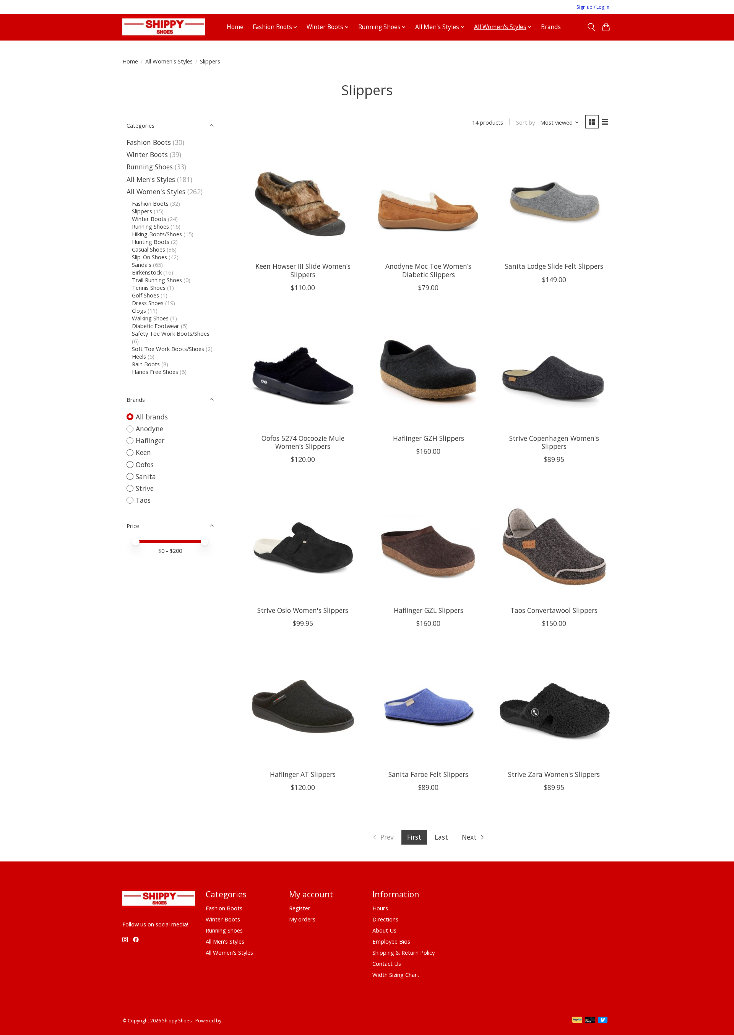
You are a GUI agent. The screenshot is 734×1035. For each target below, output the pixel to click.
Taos (143, 500)
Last (441, 837)
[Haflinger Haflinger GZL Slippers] (428, 542)
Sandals (141, 264)
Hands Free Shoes (155, 371)
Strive (145, 488)
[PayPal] (577, 1020)
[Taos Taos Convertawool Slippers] (554, 542)
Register (299, 908)
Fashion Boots (149, 142)
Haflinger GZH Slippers (428, 438)
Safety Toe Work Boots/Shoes (170, 333)
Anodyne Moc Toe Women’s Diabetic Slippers (428, 270)
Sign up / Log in (592, 7)
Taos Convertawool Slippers (554, 610)
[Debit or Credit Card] (590, 1020)
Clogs (139, 310)
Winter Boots (147, 154)
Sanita (146, 476)
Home (235, 27)
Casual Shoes (148, 249)
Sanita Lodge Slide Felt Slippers (554, 266)
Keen (143, 452)
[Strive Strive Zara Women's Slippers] (554, 706)
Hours (380, 908)
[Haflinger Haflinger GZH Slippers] (428, 370)
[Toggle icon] (591, 27)
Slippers (142, 211)
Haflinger (150, 440)
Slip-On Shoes (149, 257)
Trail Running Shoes (157, 280)
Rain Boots (146, 364)
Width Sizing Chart (395, 974)
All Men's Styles (151, 179)
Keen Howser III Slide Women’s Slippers (303, 270)
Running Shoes (150, 166)
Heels (139, 356)
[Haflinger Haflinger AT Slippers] (303, 706)
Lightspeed (234, 1020)
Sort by (525, 122)
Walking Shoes (150, 318)
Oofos (145, 464)
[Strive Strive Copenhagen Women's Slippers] (554, 370)
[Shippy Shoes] (163, 26)
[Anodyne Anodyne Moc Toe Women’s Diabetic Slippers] (428, 198)
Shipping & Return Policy (403, 952)
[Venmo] (603, 1020)
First (414, 837)
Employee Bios (391, 941)
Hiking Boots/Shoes (157, 234)
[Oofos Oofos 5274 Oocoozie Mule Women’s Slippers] (303, 370)
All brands (152, 416)
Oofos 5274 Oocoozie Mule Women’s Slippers (302, 442)
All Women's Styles (169, 61)
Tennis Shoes (149, 287)
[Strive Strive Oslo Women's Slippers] (303, 542)
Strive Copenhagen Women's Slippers (554, 442)
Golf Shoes (145, 295)
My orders (302, 919)
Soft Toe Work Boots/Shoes (168, 349)
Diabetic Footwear (155, 326)
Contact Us (386, 963)
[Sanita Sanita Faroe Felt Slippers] (428, 706)
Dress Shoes (148, 303)
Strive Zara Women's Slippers (554, 774)
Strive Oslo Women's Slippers (302, 610)
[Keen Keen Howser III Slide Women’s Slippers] (303, 198)
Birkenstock (147, 272)
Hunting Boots (150, 241)
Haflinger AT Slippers (303, 774)
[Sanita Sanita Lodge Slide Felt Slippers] (554, 198)
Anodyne (149, 428)
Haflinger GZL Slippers (428, 610)
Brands (551, 27)
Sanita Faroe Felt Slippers (428, 774)
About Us (384, 930)
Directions (385, 919)
